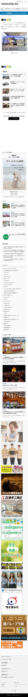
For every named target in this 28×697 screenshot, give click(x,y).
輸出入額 (5, 329)
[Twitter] (13, 691)
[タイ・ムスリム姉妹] (14, 189)
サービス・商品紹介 (6, 294)
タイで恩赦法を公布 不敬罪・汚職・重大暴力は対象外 (13, 253)
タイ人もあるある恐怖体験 (8, 290)
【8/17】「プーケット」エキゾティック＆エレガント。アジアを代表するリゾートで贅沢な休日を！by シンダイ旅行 (14, 224)
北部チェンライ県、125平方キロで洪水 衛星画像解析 (19, 113)
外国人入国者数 (6, 325)
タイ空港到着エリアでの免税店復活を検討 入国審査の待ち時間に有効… (18, 105)
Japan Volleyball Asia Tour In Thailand (10, 270)
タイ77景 (5, 280)
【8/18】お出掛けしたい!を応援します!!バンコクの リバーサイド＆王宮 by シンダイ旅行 (18, 215)
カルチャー (5, 278)
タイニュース (4, 682)
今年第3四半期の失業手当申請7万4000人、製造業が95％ (18, 97)
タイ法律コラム (6, 309)
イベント (5, 272)
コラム (4, 286)
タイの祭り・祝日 (7, 284)
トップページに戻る (13, 118)
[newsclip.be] (9, 3)
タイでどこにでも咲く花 (8, 282)
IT (4, 313)
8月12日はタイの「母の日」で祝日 (10, 385)
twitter (19, 1)
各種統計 (4, 323)
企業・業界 (5, 311)
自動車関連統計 (6, 327)
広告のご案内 (3, 665)
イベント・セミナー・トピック (8, 268)
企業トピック (6, 276)
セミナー (5, 274)
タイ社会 (5, 305)
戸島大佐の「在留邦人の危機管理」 (10, 292)
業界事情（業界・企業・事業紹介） (10, 319)
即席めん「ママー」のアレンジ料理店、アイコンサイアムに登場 (18, 90)
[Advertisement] (14, 135)
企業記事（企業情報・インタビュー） (10, 315)
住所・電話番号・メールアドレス (7, 677)
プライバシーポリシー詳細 (6, 659)
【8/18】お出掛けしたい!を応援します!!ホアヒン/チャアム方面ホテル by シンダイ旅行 (18, 206)
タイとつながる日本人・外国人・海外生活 (11, 288)
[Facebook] (15, 691)
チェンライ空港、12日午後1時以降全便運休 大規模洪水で (8, 113)
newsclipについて (4, 671)
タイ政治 (5, 303)
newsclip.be (13, 695)
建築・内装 (6, 321)
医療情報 (5, 317)
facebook (21, 1)
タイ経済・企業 (9, 15)
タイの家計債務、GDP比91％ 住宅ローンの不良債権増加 (18, 75)
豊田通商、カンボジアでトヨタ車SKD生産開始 (18, 82)
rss (17, 1)
